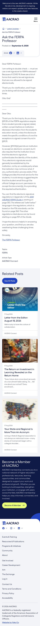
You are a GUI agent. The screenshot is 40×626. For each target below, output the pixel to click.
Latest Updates (13, 29)
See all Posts (9, 281)
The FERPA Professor (11, 240)
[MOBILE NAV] (36, 19)
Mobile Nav (36, 19)
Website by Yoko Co (10, 622)
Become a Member (12, 505)
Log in (4, 579)
